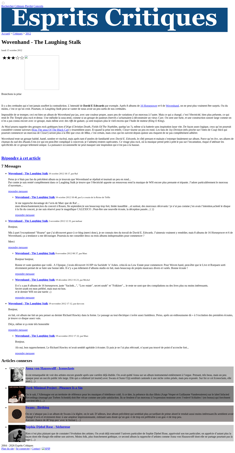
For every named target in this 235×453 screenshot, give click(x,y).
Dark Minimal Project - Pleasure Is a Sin (54, 388)
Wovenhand (172, 105)
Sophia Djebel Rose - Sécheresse (47, 427)
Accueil (5, 33)
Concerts (38, 6)
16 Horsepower (148, 105)
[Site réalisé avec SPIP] (46, 448)
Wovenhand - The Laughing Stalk (28, 173)
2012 (28, 33)
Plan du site (7, 448)
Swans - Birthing (37, 407)
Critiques (19, 6)
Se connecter (23, 448)
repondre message (18, 191)
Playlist (29, 6)
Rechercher (7, 6)
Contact (36, 448)
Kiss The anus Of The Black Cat (50, 129)
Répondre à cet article (21, 158)
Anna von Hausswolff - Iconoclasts (49, 368)
